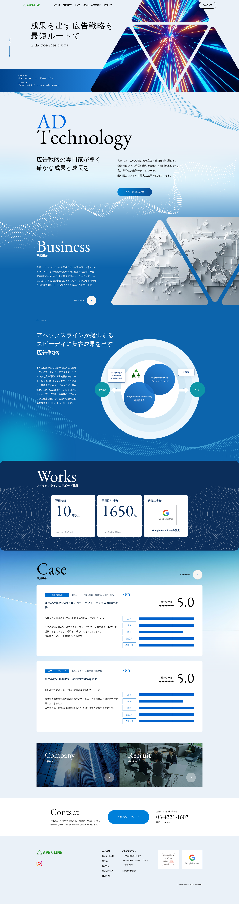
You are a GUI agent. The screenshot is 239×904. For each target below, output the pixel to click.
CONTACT (207, 5)
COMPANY (96, 5)
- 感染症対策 (128, 865)
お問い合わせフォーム (128, 817)
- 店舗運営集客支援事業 (132, 856)
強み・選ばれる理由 (134, 192)
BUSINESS (67, 5)
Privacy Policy (129, 870)
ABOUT (57, 5)
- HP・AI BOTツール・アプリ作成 (136, 860)
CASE (77, 5)
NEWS (86, 5)
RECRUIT (108, 5)
